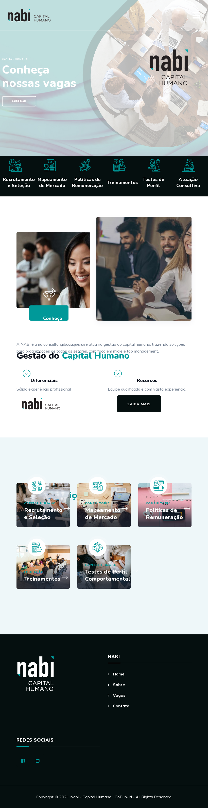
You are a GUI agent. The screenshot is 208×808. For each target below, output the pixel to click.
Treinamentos (42, 579)
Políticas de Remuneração (164, 513)
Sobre (119, 684)
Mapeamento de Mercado (102, 513)
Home (119, 673)
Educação (34, 572)
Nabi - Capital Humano (90, 796)
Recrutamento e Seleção (43, 513)
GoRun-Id (124, 796)
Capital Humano (40, 503)
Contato (121, 705)
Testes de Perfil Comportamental (107, 575)
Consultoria (97, 503)
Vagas (119, 695)
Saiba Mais (19, 101)
